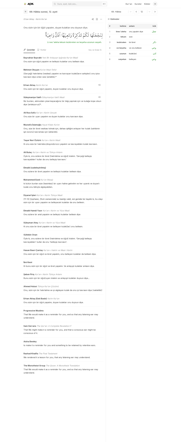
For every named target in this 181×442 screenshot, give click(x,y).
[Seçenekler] (101, 19)
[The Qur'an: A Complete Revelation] (71, 326)
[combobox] (111, 11)
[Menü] (155, 4)
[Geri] (26, 12)
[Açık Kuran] (29, 3)
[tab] (29, 50)
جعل (154, 31)
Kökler (147, 4)
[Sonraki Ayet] (155, 11)
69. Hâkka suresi (38, 11)
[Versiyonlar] (99, 85)
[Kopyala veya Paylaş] (93, 19)
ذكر (154, 42)
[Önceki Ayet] (136, 11)
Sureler (138, 4)
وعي (154, 48)
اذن (154, 53)
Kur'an (129, 4)
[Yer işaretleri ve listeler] (97, 19)
